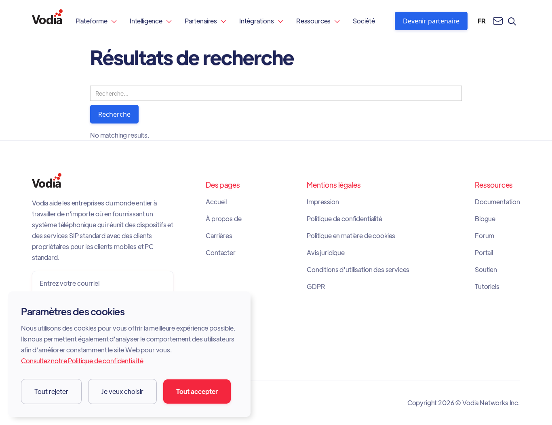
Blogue (485, 219)
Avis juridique (326, 252)
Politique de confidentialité (344, 219)
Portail (484, 252)
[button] (96, 20)
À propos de (223, 219)
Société (364, 21)
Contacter (221, 252)
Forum (484, 235)
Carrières (219, 235)
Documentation (497, 202)
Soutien (486, 269)
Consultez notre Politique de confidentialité (82, 360)
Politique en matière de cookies (351, 235)
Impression (323, 202)
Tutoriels (487, 286)
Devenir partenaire (431, 21)
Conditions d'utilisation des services (358, 269)
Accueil (216, 202)
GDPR (316, 286)
